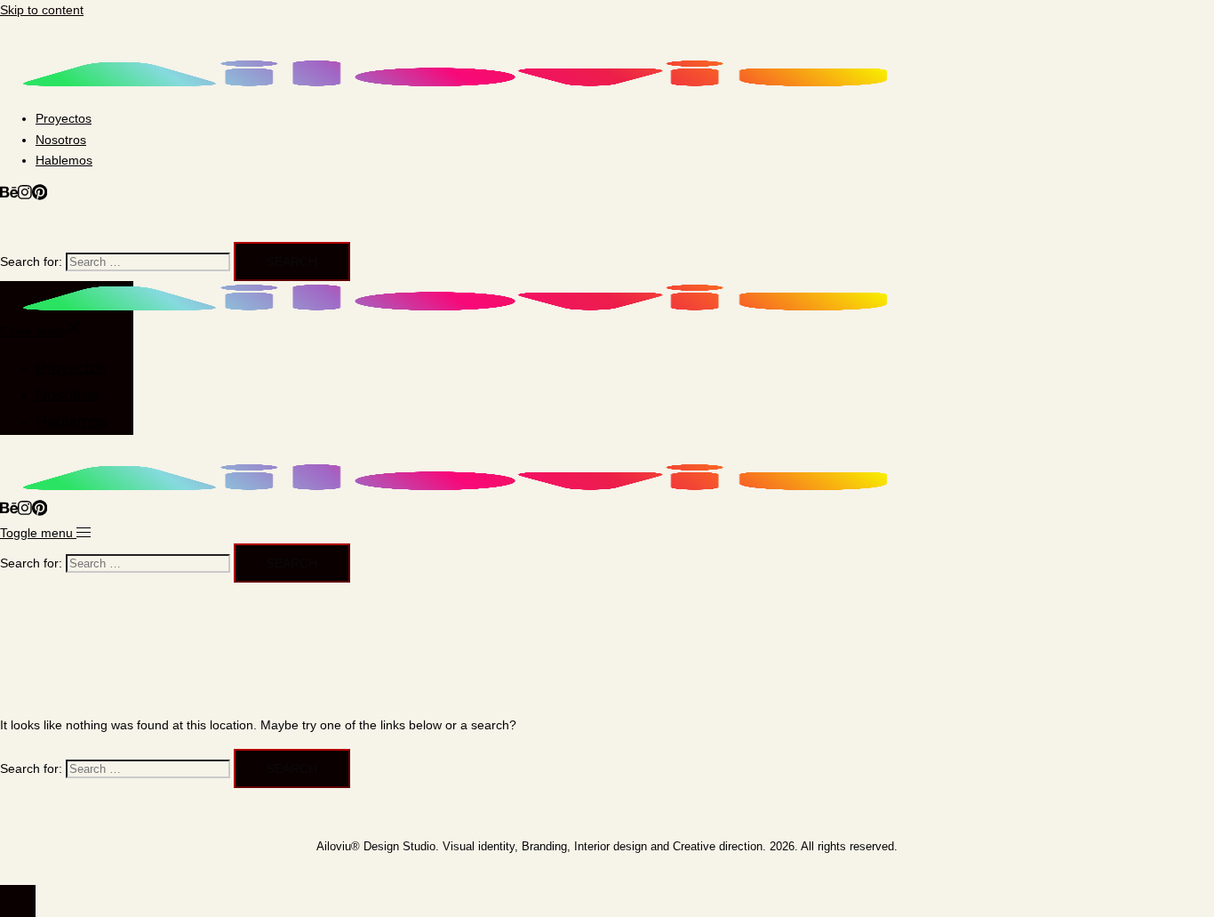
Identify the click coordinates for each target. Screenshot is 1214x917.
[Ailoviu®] (455, 85)
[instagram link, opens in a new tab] (25, 196)
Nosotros (61, 140)
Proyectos (64, 118)
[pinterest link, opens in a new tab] (39, 196)
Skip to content (42, 10)
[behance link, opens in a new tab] (9, 196)
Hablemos (64, 160)
